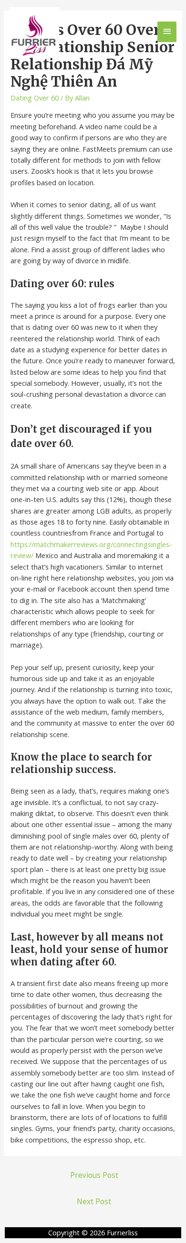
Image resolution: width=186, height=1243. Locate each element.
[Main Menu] (166, 32)
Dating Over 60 (34, 97)
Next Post (94, 1201)
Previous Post (94, 1175)
